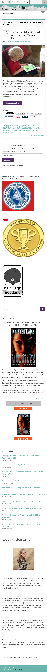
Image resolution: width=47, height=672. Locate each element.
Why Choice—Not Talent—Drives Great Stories (21, 481)
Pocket (30, 114)
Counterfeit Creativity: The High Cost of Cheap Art (22, 465)
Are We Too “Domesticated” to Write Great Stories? (23, 508)
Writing (10, 132)
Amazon (9, 125)
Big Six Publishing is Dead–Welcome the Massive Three (26, 35)
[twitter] (9, 1)
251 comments (38, 136)
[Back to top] (42, 667)
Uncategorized (25, 41)
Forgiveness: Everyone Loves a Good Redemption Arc (23, 494)
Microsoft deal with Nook (30, 127)
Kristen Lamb (8, 13)
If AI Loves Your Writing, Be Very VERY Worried (21, 487)
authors (15, 125)
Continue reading (12, 103)
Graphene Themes (16, 669)
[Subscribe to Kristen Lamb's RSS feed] (3, 1)
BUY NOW (23, 409)
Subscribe (7, 160)
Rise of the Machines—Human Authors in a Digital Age (23, 323)
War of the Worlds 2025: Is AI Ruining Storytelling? (22, 501)
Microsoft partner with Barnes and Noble (17, 129)
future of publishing (25, 125)
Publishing (17, 41)
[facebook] (6, 1)
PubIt (35, 129)
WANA (28, 130)
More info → (40, 398)
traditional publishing (18, 130)
